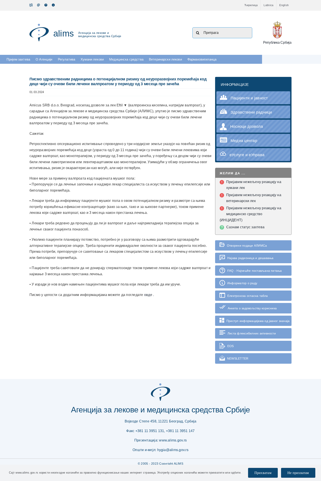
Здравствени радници (251, 112)
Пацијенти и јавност (249, 98)
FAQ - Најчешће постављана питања (254, 270)
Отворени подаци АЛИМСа (247, 245)
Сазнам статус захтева (245, 227)
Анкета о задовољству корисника (252, 308)
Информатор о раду (242, 283)
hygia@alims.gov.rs (172, 450)
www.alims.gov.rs (173, 440)
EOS (230, 346)
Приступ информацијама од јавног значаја (258, 321)
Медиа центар (244, 140)
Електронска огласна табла (247, 296)
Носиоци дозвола (246, 126)
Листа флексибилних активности (252, 333)
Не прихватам (298, 473)
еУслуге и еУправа (247, 155)
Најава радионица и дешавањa (250, 258)
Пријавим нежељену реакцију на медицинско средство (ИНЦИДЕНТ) (250, 214)
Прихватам (262, 473)
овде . (149, 295)
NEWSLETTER (237, 358)
